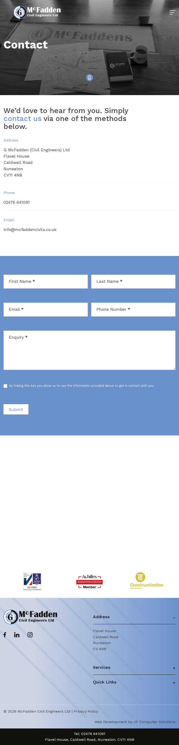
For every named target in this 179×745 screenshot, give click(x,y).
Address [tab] (101, 616)
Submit (16, 409)
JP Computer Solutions (155, 722)
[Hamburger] (173, 12)
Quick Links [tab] (105, 681)
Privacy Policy (86, 711)
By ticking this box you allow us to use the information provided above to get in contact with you (81, 385)
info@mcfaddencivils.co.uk (29, 229)
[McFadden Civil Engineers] (37, 12)
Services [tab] (101, 667)
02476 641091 (16, 202)
